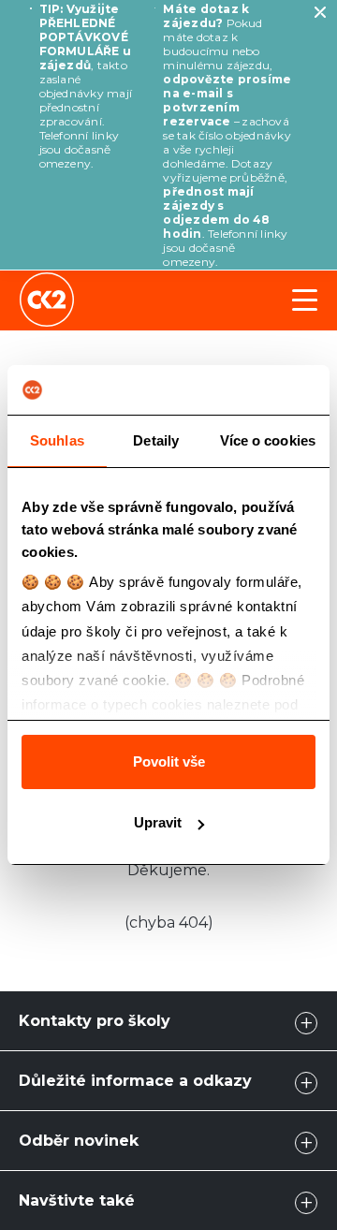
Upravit (158, 822)
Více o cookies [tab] (267, 440)
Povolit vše (169, 761)
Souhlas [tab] (57, 440)
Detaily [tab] (156, 440)
